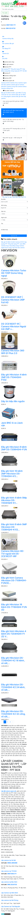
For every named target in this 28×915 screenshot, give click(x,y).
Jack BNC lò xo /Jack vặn (12, 424)
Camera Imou (14, 83)
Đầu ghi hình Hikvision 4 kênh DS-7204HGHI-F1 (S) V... (13, 634)
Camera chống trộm (10, 75)
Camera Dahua (22, 86)
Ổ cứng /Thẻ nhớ (12, 247)
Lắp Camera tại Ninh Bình (9, 893)
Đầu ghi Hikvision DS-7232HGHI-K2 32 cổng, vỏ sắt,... (13, 714)
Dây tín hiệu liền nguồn (13, 401)
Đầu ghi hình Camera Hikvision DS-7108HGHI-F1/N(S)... (14, 580)
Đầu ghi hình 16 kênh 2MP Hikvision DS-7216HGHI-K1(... (12, 474)
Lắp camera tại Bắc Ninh (9, 882)
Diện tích (3, 211)
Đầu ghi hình (19, 96)
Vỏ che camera (11, 94)
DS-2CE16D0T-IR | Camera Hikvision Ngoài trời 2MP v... (13, 326)
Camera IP (7, 73)
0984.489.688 (12, 863)
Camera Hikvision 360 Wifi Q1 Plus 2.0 (12, 352)
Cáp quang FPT (5, 69)
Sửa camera (7, 84)
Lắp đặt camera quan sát (8, 791)
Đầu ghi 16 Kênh (6, 92)
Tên (2, 223)
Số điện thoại (4, 229)
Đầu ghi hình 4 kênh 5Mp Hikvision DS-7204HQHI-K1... (14, 500)
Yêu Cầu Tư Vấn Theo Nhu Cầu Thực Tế (14, 197)
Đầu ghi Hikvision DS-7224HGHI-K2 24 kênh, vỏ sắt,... (13, 687)
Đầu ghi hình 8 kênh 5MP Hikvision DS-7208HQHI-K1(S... (14, 527)
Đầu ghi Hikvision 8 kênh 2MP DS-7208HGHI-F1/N (14, 448)
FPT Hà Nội (23, 71)
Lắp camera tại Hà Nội (8, 860)
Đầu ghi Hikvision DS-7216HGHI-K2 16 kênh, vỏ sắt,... (13, 660)
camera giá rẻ (15, 84)
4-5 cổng (4, 96)
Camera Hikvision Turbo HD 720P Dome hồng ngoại (13, 273)
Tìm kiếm (5, 13)
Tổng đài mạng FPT (16, 69)
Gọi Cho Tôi (14, 235)
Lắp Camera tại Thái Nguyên (10, 906)
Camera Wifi (7, 78)
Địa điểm (3, 199)
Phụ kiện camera (9, 90)
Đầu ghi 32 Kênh (21, 94)
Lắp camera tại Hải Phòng (9, 900)
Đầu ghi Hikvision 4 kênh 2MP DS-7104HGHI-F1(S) (14, 377)
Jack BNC (18, 92)
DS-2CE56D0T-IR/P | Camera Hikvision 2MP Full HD (13, 300)
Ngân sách (4, 217)
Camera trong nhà (12, 86)
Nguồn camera (11, 96)
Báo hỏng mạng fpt (14, 71)
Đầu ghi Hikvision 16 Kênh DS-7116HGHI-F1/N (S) (14, 607)
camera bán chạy (9, 62)
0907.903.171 (11, 873)
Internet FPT (7, 67)
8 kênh (13, 92)
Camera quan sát (9, 80)
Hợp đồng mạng (14, 245)
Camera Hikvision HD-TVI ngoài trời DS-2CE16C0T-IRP (12, 554)
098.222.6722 (12, 884)
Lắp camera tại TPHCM (8, 871)
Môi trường (4, 205)
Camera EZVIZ (5, 83)
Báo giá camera (8, 64)
